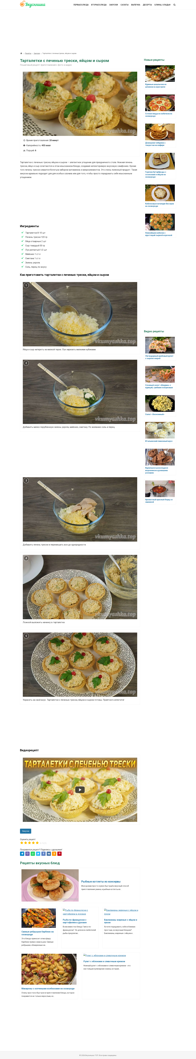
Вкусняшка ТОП (91, 1055)
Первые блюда (81, 5)
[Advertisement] (98, 29)
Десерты (147, 5)
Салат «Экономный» (154, 414)
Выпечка (135, 5)
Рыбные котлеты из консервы (101, 881)
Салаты (125, 5)
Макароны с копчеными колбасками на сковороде (48, 988)
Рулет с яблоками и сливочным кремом (104, 961)
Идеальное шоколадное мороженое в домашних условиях (156, 470)
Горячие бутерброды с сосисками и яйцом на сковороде (155, 174)
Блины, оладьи (162, 5)
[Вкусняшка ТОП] (32, 5)
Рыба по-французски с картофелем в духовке (75, 921)
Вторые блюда (99, 5)
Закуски (113, 5)
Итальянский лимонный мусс (159, 441)
